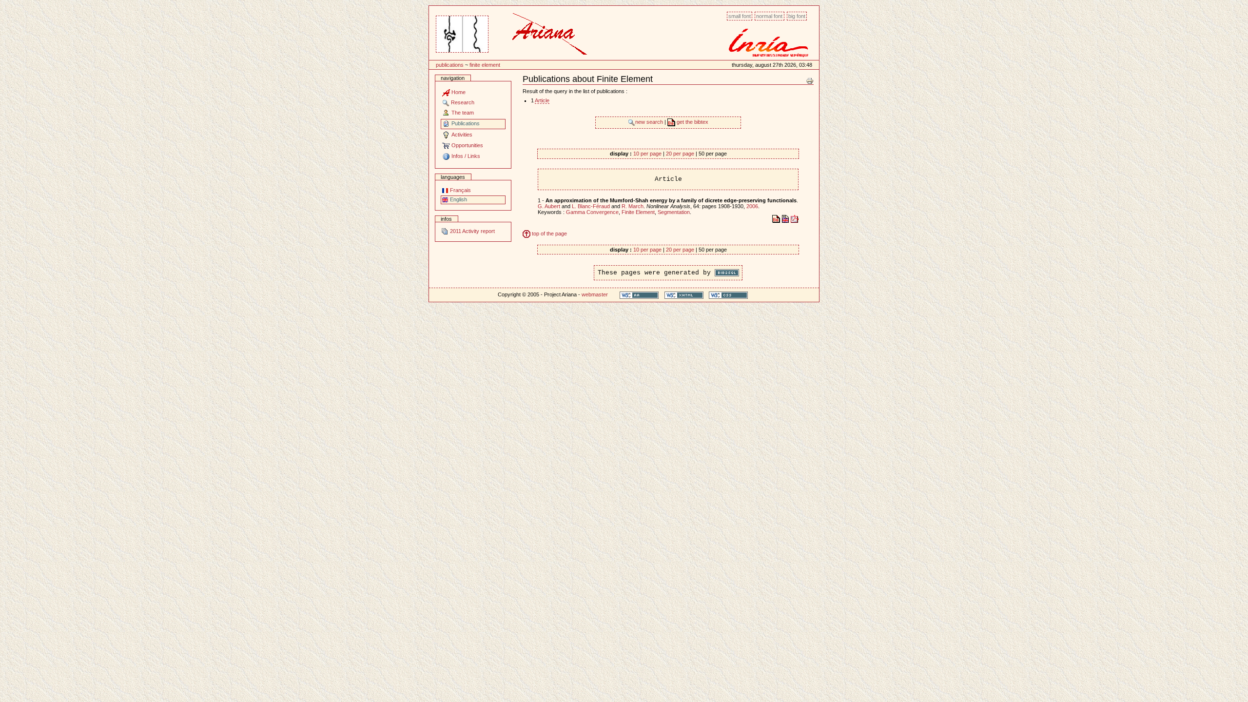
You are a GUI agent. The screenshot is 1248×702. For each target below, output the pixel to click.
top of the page (548, 233)
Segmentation (674, 212)
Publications (450, 65)
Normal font (769, 16)
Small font (739, 16)
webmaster (595, 294)
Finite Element (484, 65)
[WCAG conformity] (639, 294)
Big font (796, 16)
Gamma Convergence (592, 212)
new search (649, 122)
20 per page (680, 153)
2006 (752, 206)
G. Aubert (549, 206)
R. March (633, 206)
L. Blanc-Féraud (591, 206)
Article (542, 100)
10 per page (647, 153)
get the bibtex (691, 122)
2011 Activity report (471, 231)
